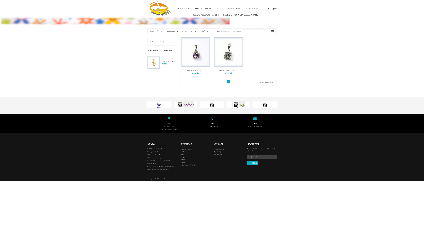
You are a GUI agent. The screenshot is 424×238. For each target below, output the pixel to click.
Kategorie (157, 42)
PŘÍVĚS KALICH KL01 (169, 61)
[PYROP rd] (265, 105)
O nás (182, 154)
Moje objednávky (219, 149)
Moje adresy (217, 152)
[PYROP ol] (238, 105)
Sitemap (183, 160)
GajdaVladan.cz (163, 179)
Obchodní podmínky (187, 149)
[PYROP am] (185, 105)
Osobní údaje (218, 154)
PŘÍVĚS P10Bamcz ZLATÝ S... (228, 70)
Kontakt (183, 157)
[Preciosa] (159, 105)
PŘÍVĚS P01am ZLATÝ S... (195, 70)
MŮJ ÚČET (218, 144)
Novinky (183, 162)
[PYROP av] (212, 105)
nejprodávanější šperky (159, 51)
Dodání (183, 152)
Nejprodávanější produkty (188, 165)
